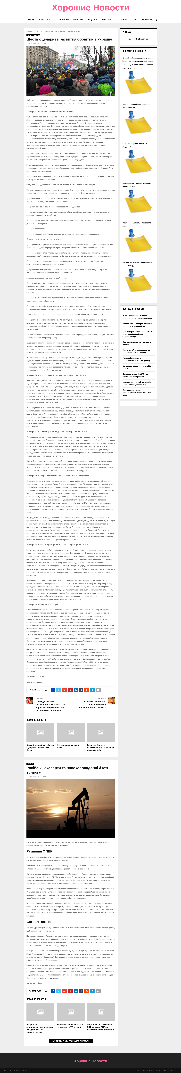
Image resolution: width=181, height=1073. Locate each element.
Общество (92, 20)
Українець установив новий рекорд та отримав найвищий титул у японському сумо (139, 334)
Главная (30, 20)
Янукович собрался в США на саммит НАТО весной (70, 1026)
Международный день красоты (68, 746)
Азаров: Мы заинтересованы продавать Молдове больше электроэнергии (40, 1028)
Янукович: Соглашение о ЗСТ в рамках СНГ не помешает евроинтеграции (100, 1027)
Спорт (135, 20)
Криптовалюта (46, 20)
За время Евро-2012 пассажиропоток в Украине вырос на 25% (100, 748)
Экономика (63, 20)
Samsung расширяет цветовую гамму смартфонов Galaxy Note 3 (92, 705)
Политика (78, 20)
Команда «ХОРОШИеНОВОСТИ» (148, 1071)
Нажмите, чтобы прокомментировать (71, 1041)
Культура (106, 20)
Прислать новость (168, 1071)
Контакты (147, 20)
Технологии (121, 20)
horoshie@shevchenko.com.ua (135, 39)
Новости (29, 35)
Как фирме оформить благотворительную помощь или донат (137, 392)
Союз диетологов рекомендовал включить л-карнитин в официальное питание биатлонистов (50, 706)
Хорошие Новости (90, 8)
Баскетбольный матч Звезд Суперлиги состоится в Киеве (40, 748)
